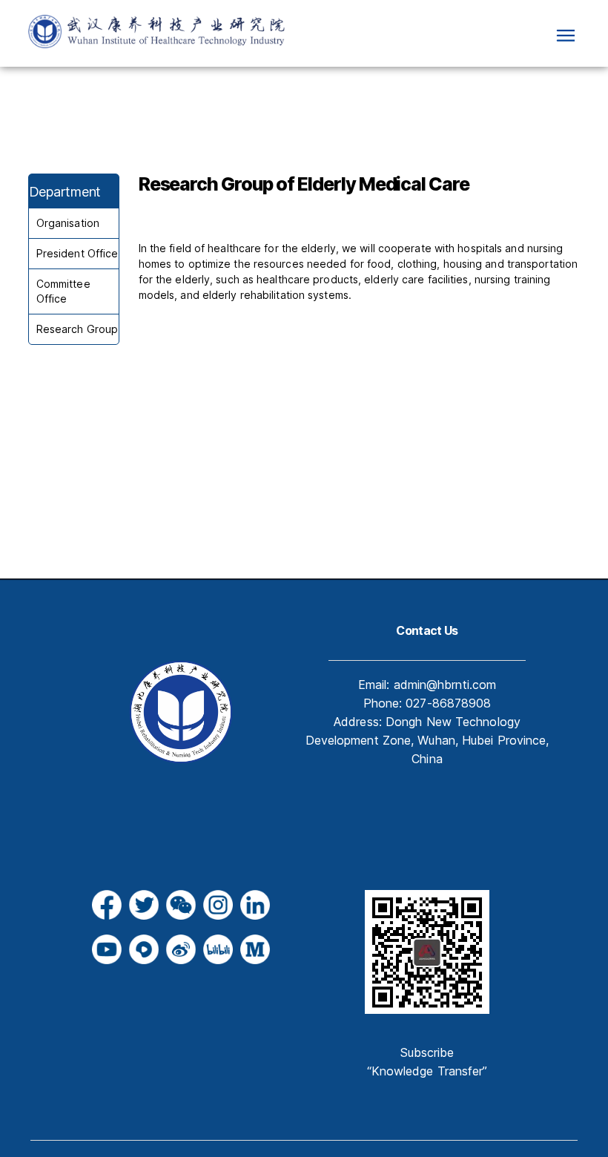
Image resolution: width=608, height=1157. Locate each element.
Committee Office (63, 291)
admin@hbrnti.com (445, 684)
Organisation (67, 223)
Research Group (77, 329)
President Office (77, 253)
